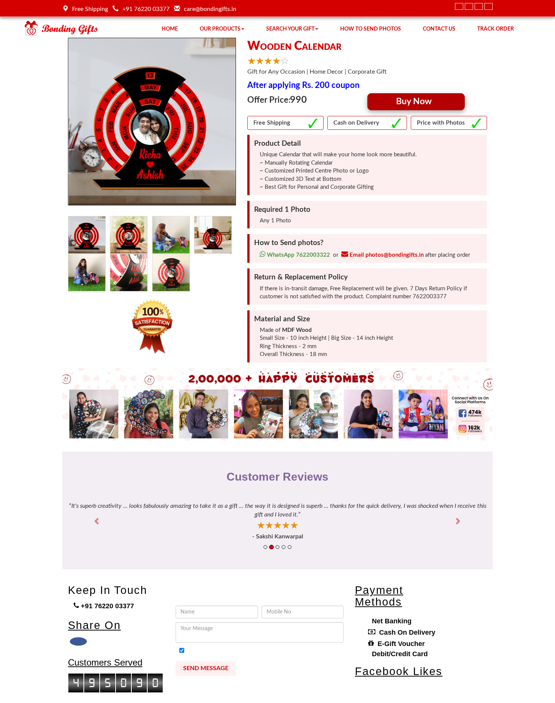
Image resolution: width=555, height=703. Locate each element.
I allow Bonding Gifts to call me (229, 651)
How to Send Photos (370, 29)
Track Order (495, 29)
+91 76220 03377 (146, 9)
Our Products (220, 29)
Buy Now (416, 101)
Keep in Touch (107, 590)
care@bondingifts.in (210, 9)
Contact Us (439, 29)
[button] (99, 521)
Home (170, 29)
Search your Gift (290, 29)
